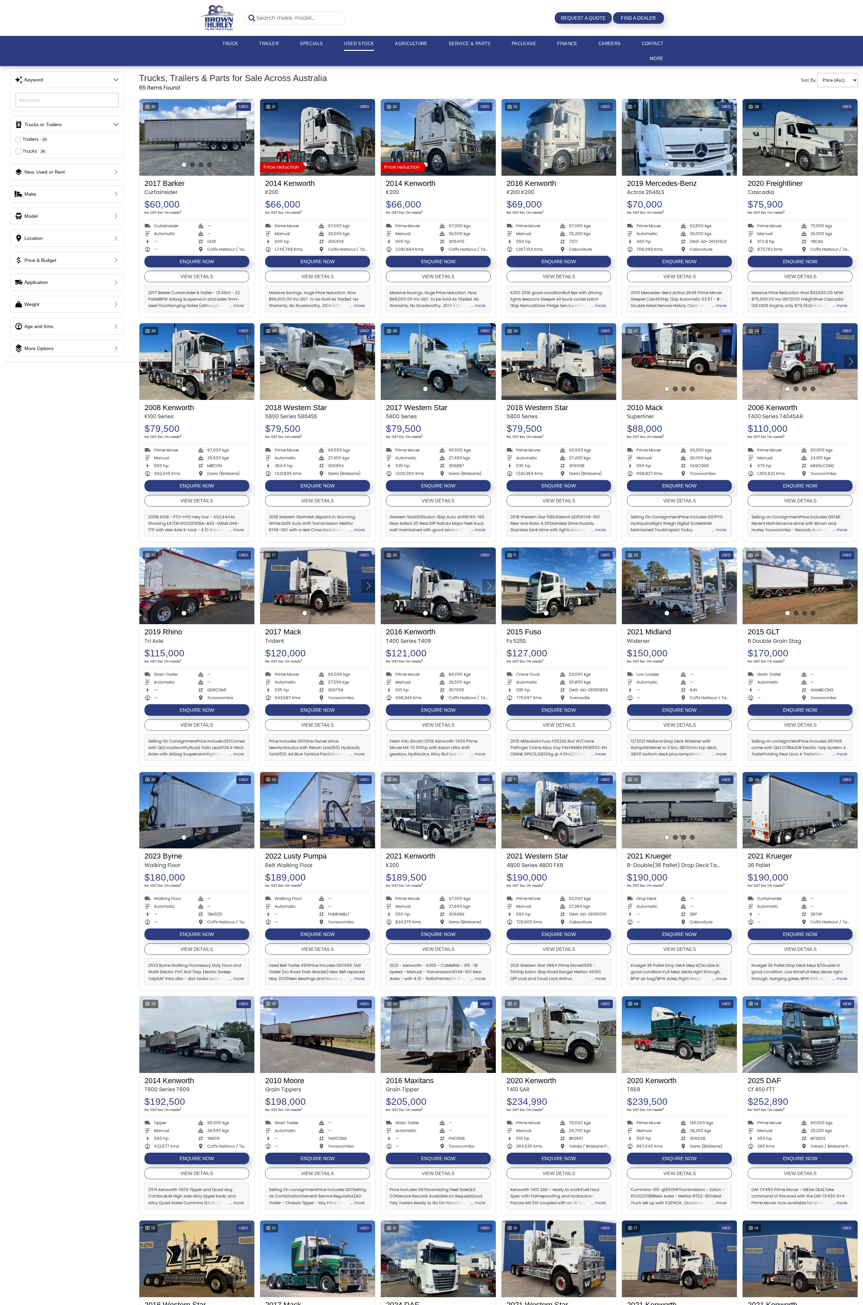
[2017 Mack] (317, 586)
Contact (653, 43)
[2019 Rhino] (196, 586)
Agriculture (411, 43)
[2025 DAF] (800, 1034)
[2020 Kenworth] (559, 1034)
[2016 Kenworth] (559, 137)
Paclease (524, 43)
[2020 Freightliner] (800, 137)
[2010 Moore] (317, 1034)
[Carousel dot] (184, 164)
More (657, 58)
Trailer (269, 43)
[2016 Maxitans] (438, 1034)
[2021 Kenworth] (438, 810)
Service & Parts (470, 43)
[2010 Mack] (679, 361)
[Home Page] (216, 18)
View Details (196, 276)
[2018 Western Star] (317, 361)
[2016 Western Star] (196, 1259)
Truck (230, 43)
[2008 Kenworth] (196, 361)
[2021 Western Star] (559, 810)
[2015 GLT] (800, 586)
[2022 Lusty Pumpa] (317, 810)
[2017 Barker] (196, 137)
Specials (311, 43)
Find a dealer (638, 18)
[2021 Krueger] (679, 810)
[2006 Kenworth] (800, 361)
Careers (610, 43)
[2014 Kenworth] (317, 137)
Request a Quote (583, 18)
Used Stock (359, 43)
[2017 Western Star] (438, 361)
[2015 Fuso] (559, 586)
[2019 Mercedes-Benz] (679, 137)
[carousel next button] (247, 137)
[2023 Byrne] (196, 810)
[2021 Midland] (679, 586)
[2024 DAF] (438, 1259)
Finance (567, 43)
